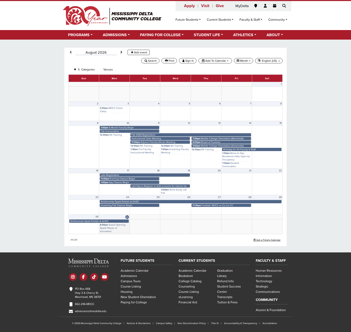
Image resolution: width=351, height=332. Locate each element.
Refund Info (225, 281)
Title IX (215, 323)
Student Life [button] (207, 34)
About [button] (273, 34)
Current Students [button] (219, 20)
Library (222, 276)
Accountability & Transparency (240, 323)
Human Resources (269, 271)
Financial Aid (188, 302)
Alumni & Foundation (271, 310)
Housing (126, 292)
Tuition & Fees (227, 302)
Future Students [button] (187, 20)
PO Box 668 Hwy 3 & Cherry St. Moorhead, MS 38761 (88, 293)
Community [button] (276, 20)
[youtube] (104, 277)
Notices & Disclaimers (139, 323)
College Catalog (190, 281)
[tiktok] (94, 277)
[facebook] (83, 277)
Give (220, 5)
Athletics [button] (243, 34)
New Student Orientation (138, 297)
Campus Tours (131, 281)
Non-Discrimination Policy (192, 323)
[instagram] (73, 277)
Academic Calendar (134, 271)
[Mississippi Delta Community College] (112, 16)
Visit (205, 5)
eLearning (186, 297)
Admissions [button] (115, 34)
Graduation (225, 271)
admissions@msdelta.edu (90, 311)
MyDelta (242, 6)
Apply (189, 5)
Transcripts (224, 297)
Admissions (129, 276)
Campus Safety (164, 323)
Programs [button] (79, 34)
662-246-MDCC (84, 304)
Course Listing (131, 286)
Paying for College (134, 302)
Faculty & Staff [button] (249, 20)
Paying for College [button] (160, 34)
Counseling (187, 286)
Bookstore (186, 276)
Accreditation (269, 323)
